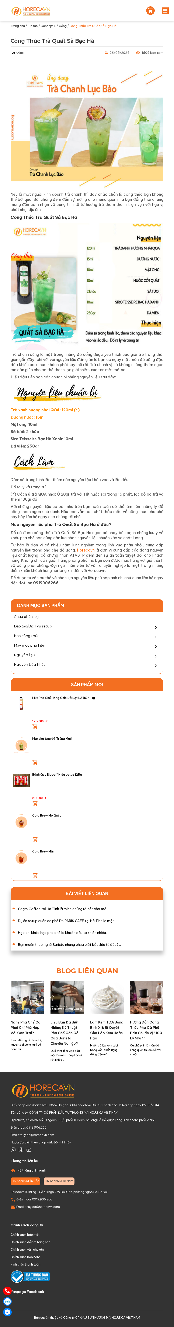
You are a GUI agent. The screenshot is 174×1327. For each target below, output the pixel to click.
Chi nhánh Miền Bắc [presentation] (25, 1181)
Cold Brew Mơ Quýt (46, 815)
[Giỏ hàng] (149, 10)
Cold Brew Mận (43, 851)
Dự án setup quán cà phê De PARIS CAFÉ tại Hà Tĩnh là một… (67, 921)
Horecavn (86, 550)
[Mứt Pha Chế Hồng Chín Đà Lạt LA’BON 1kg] (21, 703)
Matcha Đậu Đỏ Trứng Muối (52, 739)
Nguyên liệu (24, 655)
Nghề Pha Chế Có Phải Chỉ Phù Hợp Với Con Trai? (26, 1027)
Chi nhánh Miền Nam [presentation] (59, 1181)
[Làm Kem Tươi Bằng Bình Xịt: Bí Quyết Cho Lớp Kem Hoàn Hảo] (107, 997)
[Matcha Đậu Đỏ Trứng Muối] (21, 744)
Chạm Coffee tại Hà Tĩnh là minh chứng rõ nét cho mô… (63, 909)
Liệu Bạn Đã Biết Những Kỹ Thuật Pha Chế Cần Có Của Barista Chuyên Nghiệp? (65, 1033)
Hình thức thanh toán (25, 1264)
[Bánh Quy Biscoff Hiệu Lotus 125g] (21, 780)
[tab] (25, 1181)
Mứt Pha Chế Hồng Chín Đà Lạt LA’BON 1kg (63, 698)
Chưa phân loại (26, 617)
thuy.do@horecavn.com (37, 1135)
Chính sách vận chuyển (27, 1249)
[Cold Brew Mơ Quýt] (21, 821)
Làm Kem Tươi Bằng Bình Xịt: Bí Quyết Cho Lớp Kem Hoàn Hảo (106, 1030)
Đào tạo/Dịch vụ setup (33, 626)
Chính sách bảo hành (26, 1257)
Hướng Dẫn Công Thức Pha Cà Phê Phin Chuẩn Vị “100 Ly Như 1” (146, 1030)
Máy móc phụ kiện (29, 645)
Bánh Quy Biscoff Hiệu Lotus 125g (57, 775)
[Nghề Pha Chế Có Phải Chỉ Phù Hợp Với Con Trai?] (27, 997)
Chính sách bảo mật (25, 1235)
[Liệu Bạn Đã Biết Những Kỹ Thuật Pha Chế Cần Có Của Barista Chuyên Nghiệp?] (67, 997)
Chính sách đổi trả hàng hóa (31, 1242)
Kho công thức (26, 636)
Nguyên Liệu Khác (29, 665)
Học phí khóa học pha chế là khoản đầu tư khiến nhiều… (63, 933)
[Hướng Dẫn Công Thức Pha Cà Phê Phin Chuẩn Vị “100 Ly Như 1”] (147, 997)
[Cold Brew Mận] (21, 857)
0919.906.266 (42, 1199)
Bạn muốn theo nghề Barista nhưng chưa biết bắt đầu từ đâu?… (69, 944)
